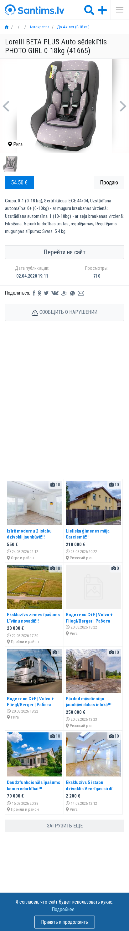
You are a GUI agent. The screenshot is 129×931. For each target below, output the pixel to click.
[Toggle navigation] (117, 10)
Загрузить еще (65, 826)
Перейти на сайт (64, 252)
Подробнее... (64, 909)
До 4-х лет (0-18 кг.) (73, 27)
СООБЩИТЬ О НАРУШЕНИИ (67, 312)
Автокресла (38, 27)
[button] (6, 106)
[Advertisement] (64, 406)
